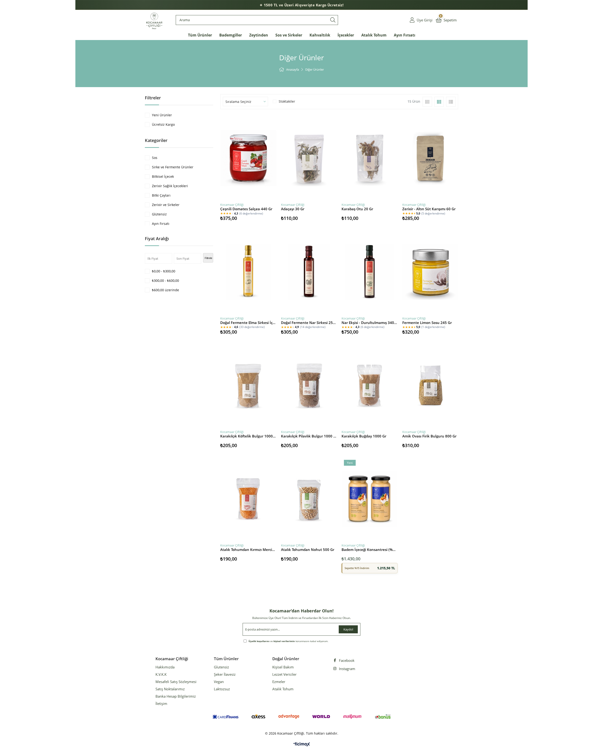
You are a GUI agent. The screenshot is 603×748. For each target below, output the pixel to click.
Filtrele (208, 258)
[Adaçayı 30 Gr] (309, 158)
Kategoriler (156, 140)
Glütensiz (159, 214)
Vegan (219, 681)
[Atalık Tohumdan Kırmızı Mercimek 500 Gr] (248, 499)
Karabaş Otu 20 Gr (357, 209)
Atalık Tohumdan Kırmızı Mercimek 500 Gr (248, 549)
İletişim (161, 703)
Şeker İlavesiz (225, 674)
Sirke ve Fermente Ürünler (172, 167)
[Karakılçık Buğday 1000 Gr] (370, 385)
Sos (154, 157)
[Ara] (333, 20)
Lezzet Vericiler (284, 674)
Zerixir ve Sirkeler (165, 204)
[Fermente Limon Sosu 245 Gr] (430, 272)
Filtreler (153, 98)
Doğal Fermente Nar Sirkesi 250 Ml (309, 322)
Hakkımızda (165, 667)
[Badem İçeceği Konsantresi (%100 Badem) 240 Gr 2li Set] (370, 499)
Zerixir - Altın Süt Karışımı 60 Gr (429, 209)
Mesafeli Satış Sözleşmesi (175, 681)
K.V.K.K (161, 674)
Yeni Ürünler (162, 115)
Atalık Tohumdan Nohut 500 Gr (307, 549)
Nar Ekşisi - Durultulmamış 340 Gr (370, 322)
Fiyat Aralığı (157, 238)
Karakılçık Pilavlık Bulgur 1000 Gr (309, 436)
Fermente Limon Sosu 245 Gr (427, 322)
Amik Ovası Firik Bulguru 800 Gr (429, 436)
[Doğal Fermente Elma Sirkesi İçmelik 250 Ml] (248, 272)
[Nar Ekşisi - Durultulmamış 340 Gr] (370, 272)
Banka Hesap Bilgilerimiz (175, 696)
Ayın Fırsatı (160, 223)
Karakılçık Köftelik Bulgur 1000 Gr (248, 436)
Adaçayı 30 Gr (292, 209)
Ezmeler (278, 681)
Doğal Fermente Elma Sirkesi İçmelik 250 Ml (248, 322)
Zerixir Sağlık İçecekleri (170, 186)
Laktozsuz (222, 689)
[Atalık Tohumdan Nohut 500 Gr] (309, 499)
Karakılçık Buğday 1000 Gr (364, 436)
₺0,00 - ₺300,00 (163, 271)
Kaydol (348, 629)
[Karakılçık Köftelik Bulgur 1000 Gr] (248, 385)
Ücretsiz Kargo (163, 124)
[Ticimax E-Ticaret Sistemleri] (301, 744)
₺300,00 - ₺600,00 (165, 280)
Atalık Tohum (282, 689)
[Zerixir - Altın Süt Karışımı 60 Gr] (430, 158)
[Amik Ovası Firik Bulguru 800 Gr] (430, 385)
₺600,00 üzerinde (165, 290)
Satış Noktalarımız (170, 689)
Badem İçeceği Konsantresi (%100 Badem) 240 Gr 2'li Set (370, 549)
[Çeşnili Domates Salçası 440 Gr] (248, 158)
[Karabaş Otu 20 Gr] (370, 158)
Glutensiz (221, 667)
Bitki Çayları (161, 195)
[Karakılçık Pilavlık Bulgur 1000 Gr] (309, 385)
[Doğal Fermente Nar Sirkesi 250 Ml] (309, 272)
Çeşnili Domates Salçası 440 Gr (246, 209)
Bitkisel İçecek (163, 176)
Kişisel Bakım (283, 667)
